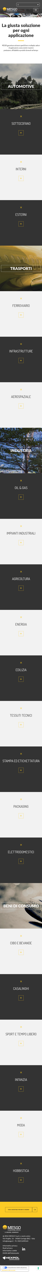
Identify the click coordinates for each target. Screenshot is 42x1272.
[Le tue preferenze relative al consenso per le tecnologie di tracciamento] (38, 1268)
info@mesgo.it (8, 1241)
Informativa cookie (10, 1250)
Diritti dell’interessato (11, 1253)
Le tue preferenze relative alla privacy (17, 1267)
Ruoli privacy (7, 1248)
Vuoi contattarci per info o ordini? (18, 1209)
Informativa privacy (10, 1245)
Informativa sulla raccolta (8, 1270)
